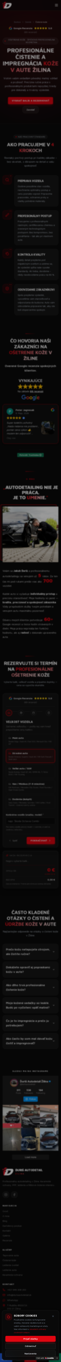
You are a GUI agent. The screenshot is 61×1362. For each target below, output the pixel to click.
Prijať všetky (30, 1338)
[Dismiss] (57, 1358)
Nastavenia (30, 1353)
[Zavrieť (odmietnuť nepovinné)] (53, 1316)
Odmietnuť (30, 1346)
